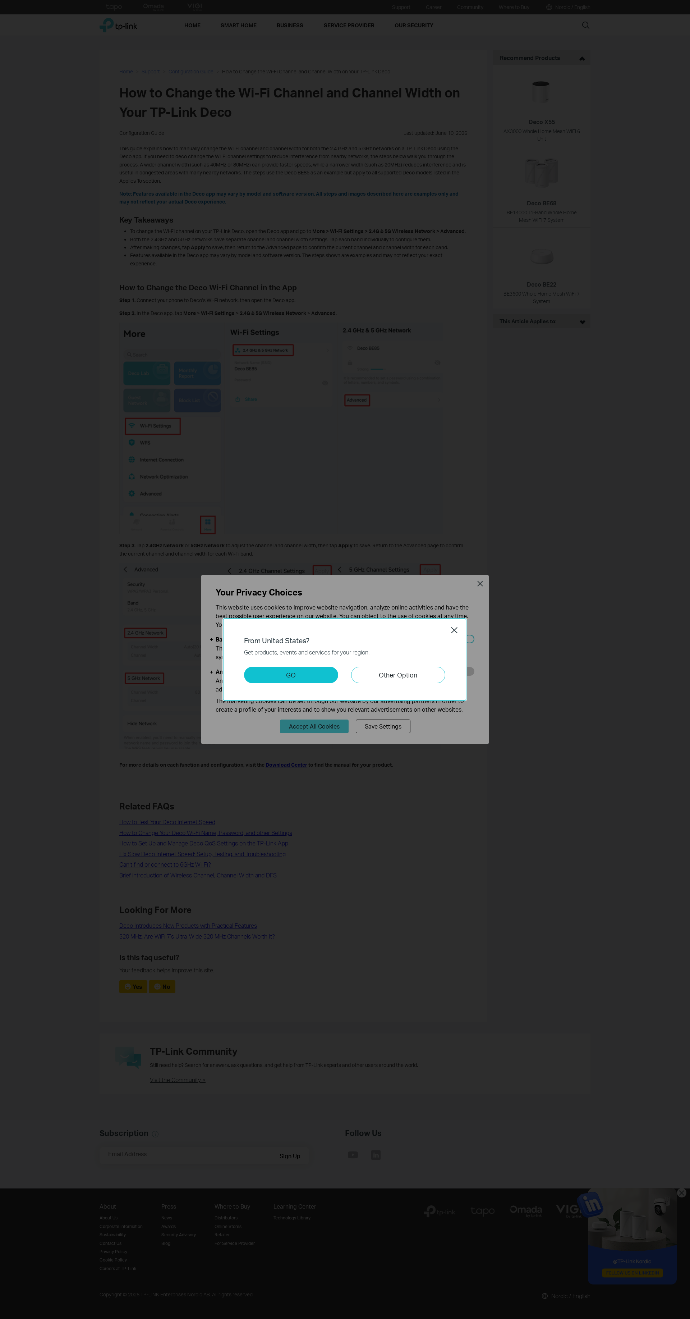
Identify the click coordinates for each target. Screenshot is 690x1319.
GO (291, 675)
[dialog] (345, 659)
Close (454, 630)
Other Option (398, 675)
